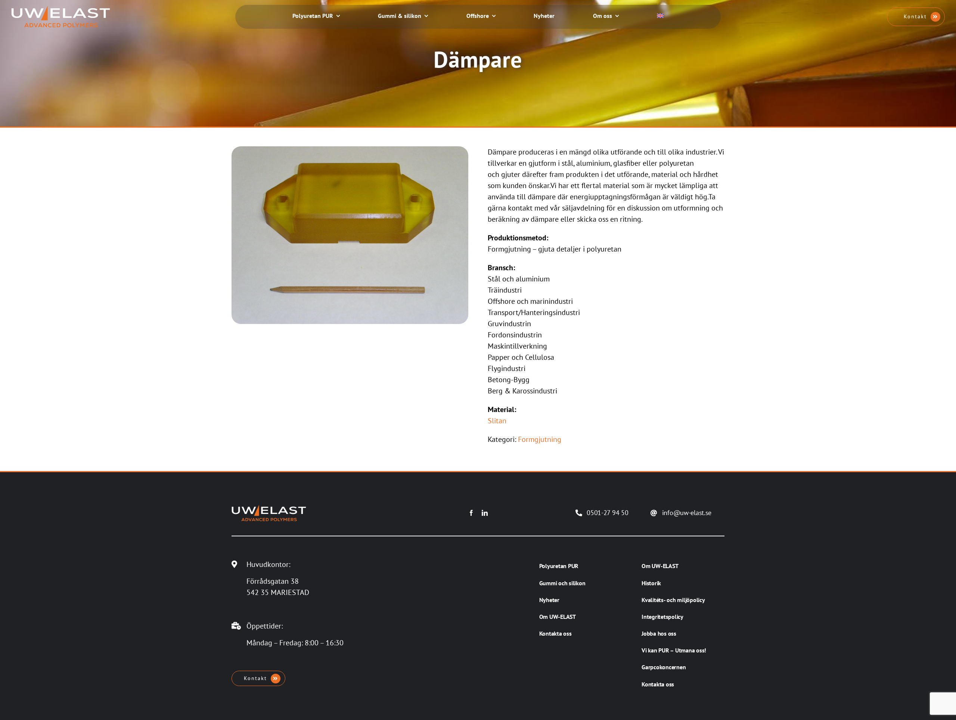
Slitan (497, 421)
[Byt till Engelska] (660, 16)
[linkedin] (485, 513)
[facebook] (471, 513)
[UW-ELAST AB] (60, 9)
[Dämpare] (350, 150)
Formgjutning (539, 439)
